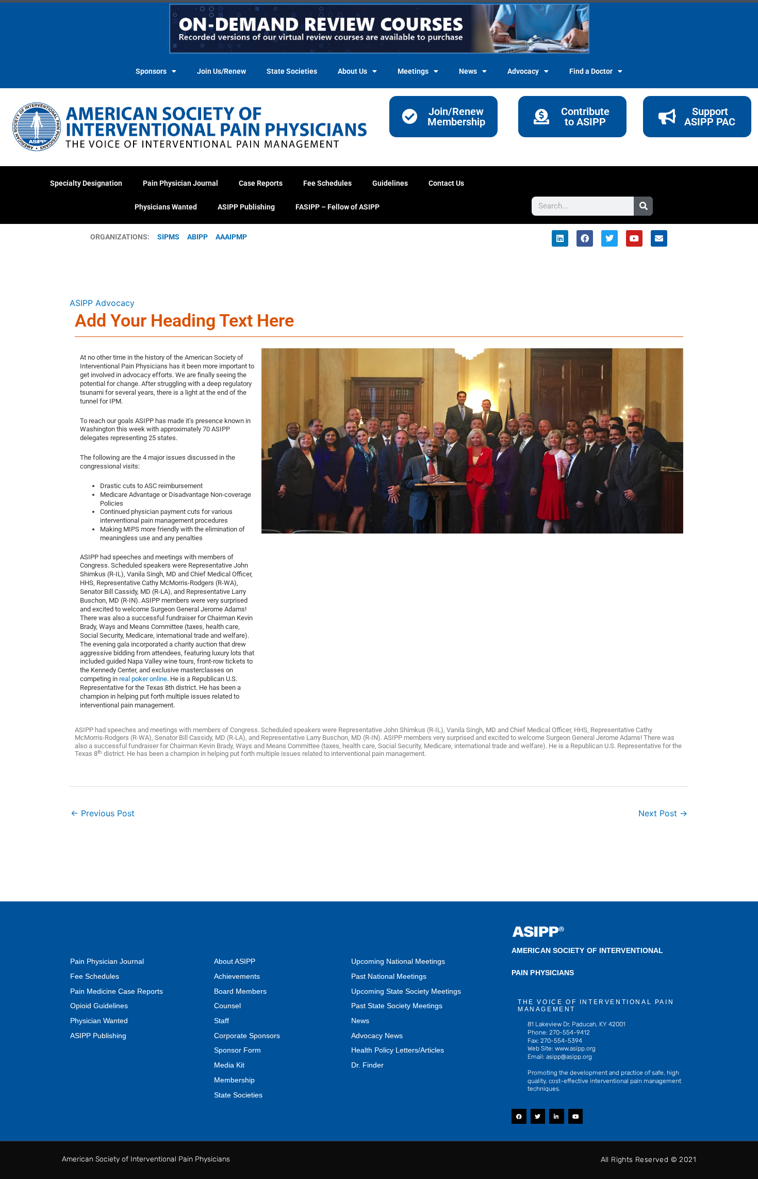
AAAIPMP (231, 237)
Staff (221, 1020)
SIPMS (164, 237)
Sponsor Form (237, 1050)
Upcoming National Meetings (398, 961)
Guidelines (390, 183)
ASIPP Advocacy (102, 303)
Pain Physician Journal (180, 183)
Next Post (662, 813)
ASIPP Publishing (246, 207)
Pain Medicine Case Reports (116, 991)
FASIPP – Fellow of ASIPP (337, 207)
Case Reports (261, 183)
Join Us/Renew (221, 71)
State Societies (292, 71)
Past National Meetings (388, 976)
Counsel (227, 1006)
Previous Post (103, 813)
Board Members (240, 991)
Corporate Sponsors (247, 1035)
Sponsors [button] (151, 71)
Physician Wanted (99, 1020)
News (360, 1020)
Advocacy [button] (523, 71)
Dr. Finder (367, 1065)
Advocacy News (377, 1035)
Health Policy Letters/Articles (397, 1050)
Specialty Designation (86, 183)
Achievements (237, 976)
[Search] (643, 206)
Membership (234, 1080)
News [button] (468, 71)
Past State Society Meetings (396, 1006)
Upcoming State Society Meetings (406, 991)
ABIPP (197, 237)
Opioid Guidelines (99, 1006)
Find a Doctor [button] (591, 71)
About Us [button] (352, 71)
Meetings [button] (413, 71)
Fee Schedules (327, 183)
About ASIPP (234, 961)
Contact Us (446, 183)
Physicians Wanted (166, 207)
